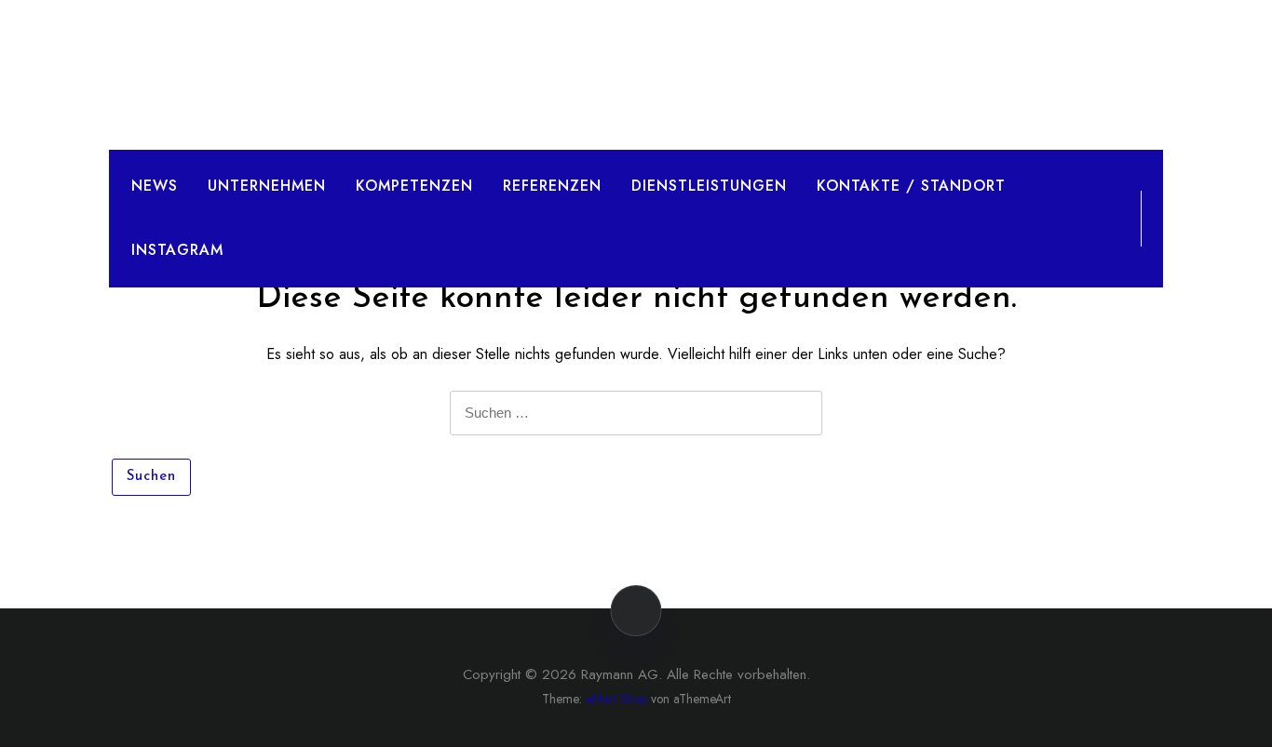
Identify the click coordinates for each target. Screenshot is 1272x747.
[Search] (1109, 218)
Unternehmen (267, 185)
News (154, 185)
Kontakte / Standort (911, 185)
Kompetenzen (414, 185)
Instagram (177, 249)
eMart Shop (616, 698)
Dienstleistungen (709, 185)
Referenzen (552, 185)
